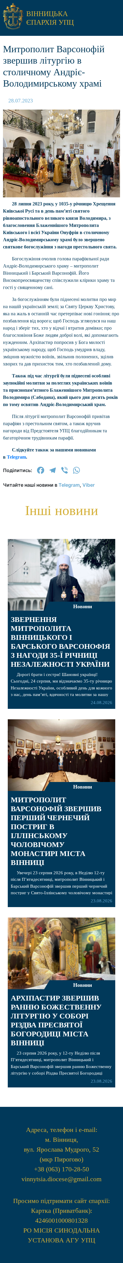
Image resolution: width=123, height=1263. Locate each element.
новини (61, 201)
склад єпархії (61, 314)
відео (61, 280)
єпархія (61, 235)
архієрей (61, 218)
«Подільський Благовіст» (61, 257)
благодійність (61, 297)
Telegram (16, 457)
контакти (61, 331)
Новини (82, 985)
